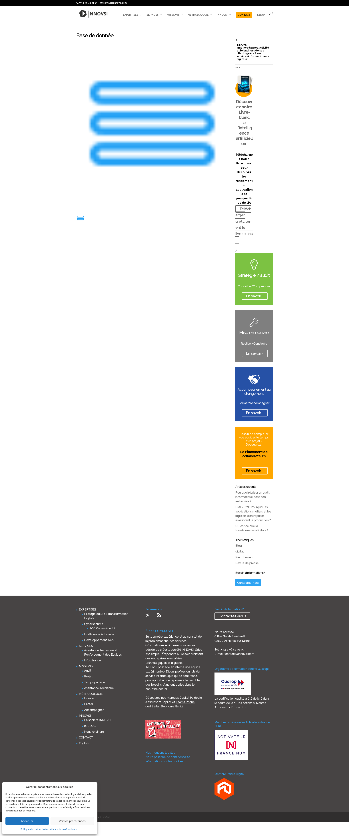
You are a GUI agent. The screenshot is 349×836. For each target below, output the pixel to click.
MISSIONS (173, 14)
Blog (238, 545)
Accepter (27, 821)
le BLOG (90, 726)
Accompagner (94, 710)
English (261, 14)
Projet (88, 676)
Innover (89, 698)
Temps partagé (94, 682)
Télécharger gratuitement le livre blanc (244, 221)
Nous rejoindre (94, 731)
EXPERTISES (130, 14)
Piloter (88, 704)
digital (239, 551)
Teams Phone (185, 702)
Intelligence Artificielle (99, 634)
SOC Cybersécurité (102, 628)
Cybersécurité (93, 624)
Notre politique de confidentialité (60, 829)
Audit (87, 670)
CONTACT (244, 14)
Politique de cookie (31, 829)
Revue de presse (247, 563)
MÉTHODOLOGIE (198, 14)
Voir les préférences (72, 821)
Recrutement (244, 557)
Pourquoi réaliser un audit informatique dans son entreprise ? (252, 497)
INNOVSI (222, 14)
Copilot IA (186, 697)
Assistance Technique (99, 688)
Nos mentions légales (160, 752)
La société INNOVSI (97, 720)
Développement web (99, 640)
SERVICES (153, 14)
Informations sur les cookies (164, 761)
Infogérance (92, 660)
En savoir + (255, 296)
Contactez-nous (248, 582)
